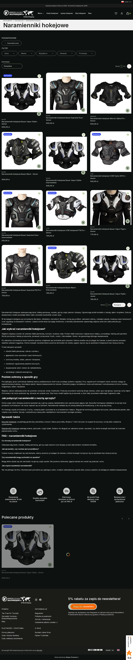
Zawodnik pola (19, 20)
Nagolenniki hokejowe (10, 428)
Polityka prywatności (43, 616)
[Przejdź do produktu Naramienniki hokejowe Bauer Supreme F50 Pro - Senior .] (22, 265)
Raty (3, 621)
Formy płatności (8, 632)
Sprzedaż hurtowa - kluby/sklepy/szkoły (10, 617)
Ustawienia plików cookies (45, 622)
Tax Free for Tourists (10, 613)
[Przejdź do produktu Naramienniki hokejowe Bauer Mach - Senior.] (22, 150)
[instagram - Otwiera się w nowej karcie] (36, 599)
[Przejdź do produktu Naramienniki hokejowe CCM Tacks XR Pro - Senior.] (110, 151)
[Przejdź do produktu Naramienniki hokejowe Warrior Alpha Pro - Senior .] (110, 93)
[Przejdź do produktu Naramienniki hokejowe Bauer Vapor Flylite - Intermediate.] (66, 153)
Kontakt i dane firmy (43, 632)
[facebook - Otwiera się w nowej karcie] (40, 599)
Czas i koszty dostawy (10, 635)
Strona (117, 66)
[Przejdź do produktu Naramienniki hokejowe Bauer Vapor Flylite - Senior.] (22, 95)
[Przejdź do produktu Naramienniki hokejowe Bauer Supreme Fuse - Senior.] (66, 93)
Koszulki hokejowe (9, 422)
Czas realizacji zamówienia (12, 638)
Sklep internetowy (66, 657)
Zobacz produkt (39, 114)
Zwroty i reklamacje (42, 619)
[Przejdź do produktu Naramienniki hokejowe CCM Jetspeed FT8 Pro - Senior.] (66, 208)
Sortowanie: (6, 62)
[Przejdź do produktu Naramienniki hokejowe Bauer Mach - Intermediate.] (66, 264)
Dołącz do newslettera (83, 606)
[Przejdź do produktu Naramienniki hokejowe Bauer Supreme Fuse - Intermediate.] (22, 210)
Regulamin (39, 613)
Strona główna (7, 20)
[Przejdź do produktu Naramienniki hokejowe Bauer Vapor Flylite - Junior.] (110, 267)
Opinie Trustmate (41, 635)
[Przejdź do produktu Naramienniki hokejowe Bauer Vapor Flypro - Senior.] (110, 207)
